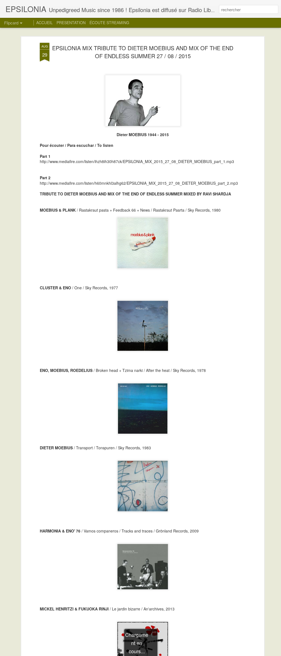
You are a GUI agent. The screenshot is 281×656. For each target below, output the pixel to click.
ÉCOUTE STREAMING (109, 22)
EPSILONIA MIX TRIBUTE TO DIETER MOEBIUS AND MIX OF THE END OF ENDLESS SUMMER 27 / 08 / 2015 (142, 52)
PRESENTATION (71, 22)
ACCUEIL (44, 22)
